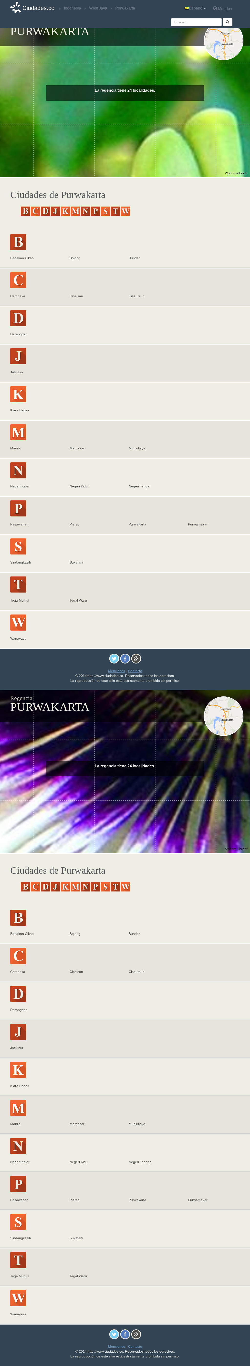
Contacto (135, 671)
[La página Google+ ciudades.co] (136, 658)
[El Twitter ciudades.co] (114, 658)
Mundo (223, 9)
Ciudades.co (38, 8)
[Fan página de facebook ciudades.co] (125, 658)
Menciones (116, 671)
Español (196, 8)
